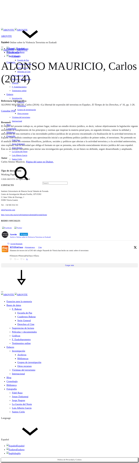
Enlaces (10, 94)
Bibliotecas (21, 106)
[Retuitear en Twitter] (8, 244)
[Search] (34, 183)
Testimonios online (19, 91)
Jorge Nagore (17, 148)
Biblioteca (11, 132)
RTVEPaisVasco (16, 247)
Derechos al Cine (25, 324)
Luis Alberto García (19, 155)
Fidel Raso (16, 140)
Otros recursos (22, 114)
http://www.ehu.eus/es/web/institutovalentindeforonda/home (24, 215)
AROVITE (6, 36)
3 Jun (40, 247)
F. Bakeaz (15, 56)
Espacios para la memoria (19, 301)
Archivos (21, 354)
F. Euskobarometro (19, 87)
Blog (9, 125)
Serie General (24, 320)
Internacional (17, 121)
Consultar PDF (8, 111)
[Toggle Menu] (2, 291)
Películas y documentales (24, 332)
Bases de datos (13, 52)
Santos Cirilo (17, 159)
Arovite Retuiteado (16, 244)
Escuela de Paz (24, 312)
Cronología (11, 128)
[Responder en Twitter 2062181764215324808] (11, 259)
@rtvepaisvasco (30, 247)
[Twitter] (18, 228)
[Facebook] (7, 228)
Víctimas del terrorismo (21, 117)
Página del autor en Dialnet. (40, 161)
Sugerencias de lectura (23, 328)
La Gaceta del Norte (19, 152)
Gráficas (16, 335)
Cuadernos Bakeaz (26, 316)
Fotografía (11, 136)
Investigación (17, 98)
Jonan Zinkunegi (18, 144)
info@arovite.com (8, 210)
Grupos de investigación (26, 110)
